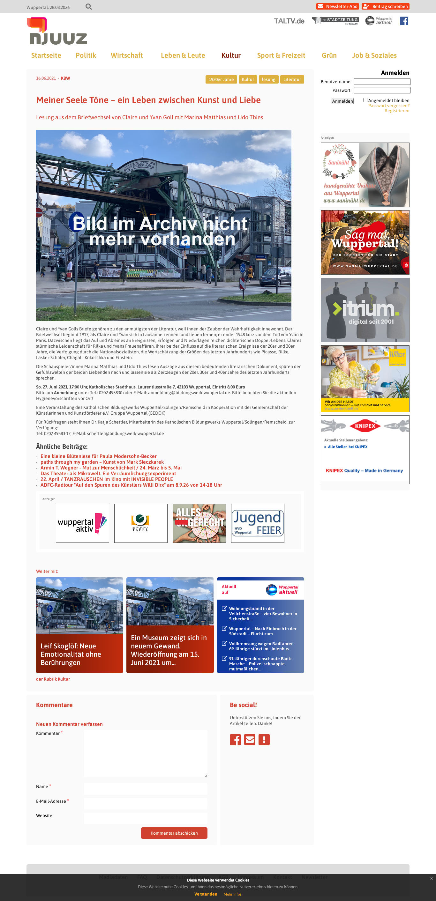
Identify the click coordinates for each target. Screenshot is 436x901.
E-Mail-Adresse (52, 801)
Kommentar (49, 733)
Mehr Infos (233, 894)
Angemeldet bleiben (389, 100)
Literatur (292, 79)
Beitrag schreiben (390, 6)
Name (43, 786)
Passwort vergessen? (389, 105)
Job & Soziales (374, 55)
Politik (86, 55)
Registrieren (397, 110)
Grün (329, 55)
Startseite (46, 55)
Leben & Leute (183, 55)
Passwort (341, 90)
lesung (268, 79)
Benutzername (335, 81)
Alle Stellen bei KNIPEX (345, 446)
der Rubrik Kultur (53, 679)
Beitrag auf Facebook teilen (235, 740)
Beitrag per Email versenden (249, 740)
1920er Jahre (221, 79)
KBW (65, 78)
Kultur (231, 55)
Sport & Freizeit (281, 55)
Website (44, 815)
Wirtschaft (127, 55)
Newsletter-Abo (341, 6)
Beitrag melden (264, 740)
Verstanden (205, 894)
